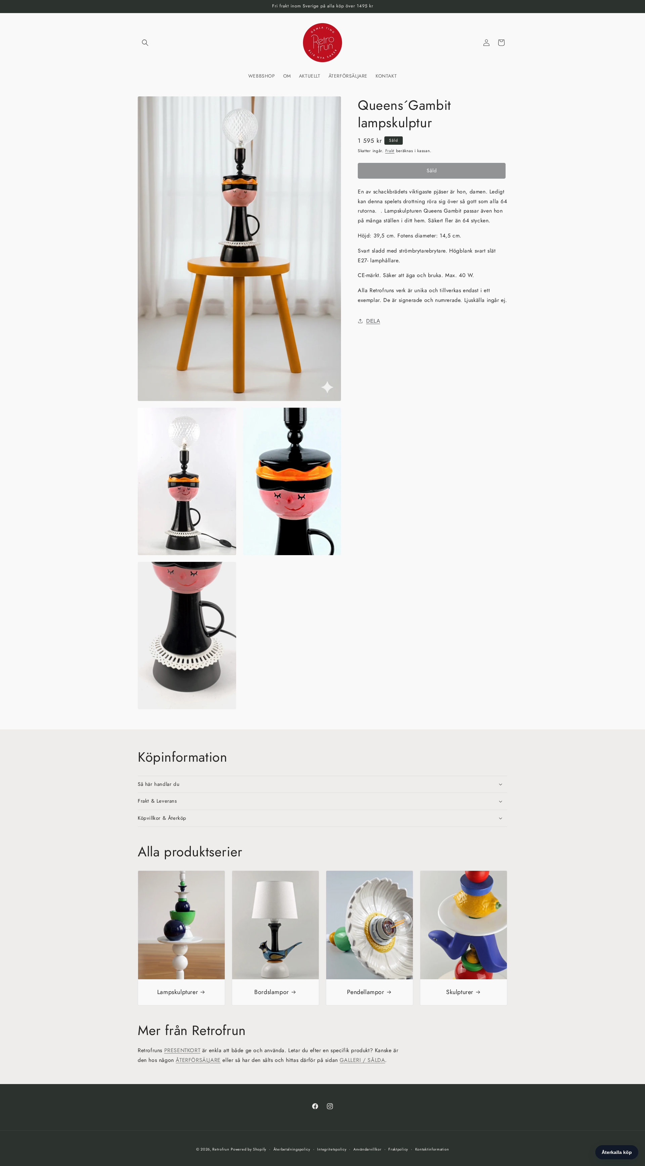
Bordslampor (271, 992)
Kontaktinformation (432, 1149)
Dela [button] (373, 321)
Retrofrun (220, 1149)
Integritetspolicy (331, 1149)
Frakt (390, 151)
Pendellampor (365, 992)
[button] (145, 42)
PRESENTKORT (182, 1050)
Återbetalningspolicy (291, 1149)
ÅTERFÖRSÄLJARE (198, 1060)
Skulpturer (459, 992)
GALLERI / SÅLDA (362, 1060)
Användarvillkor (367, 1149)
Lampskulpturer (177, 992)
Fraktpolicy (398, 1149)
